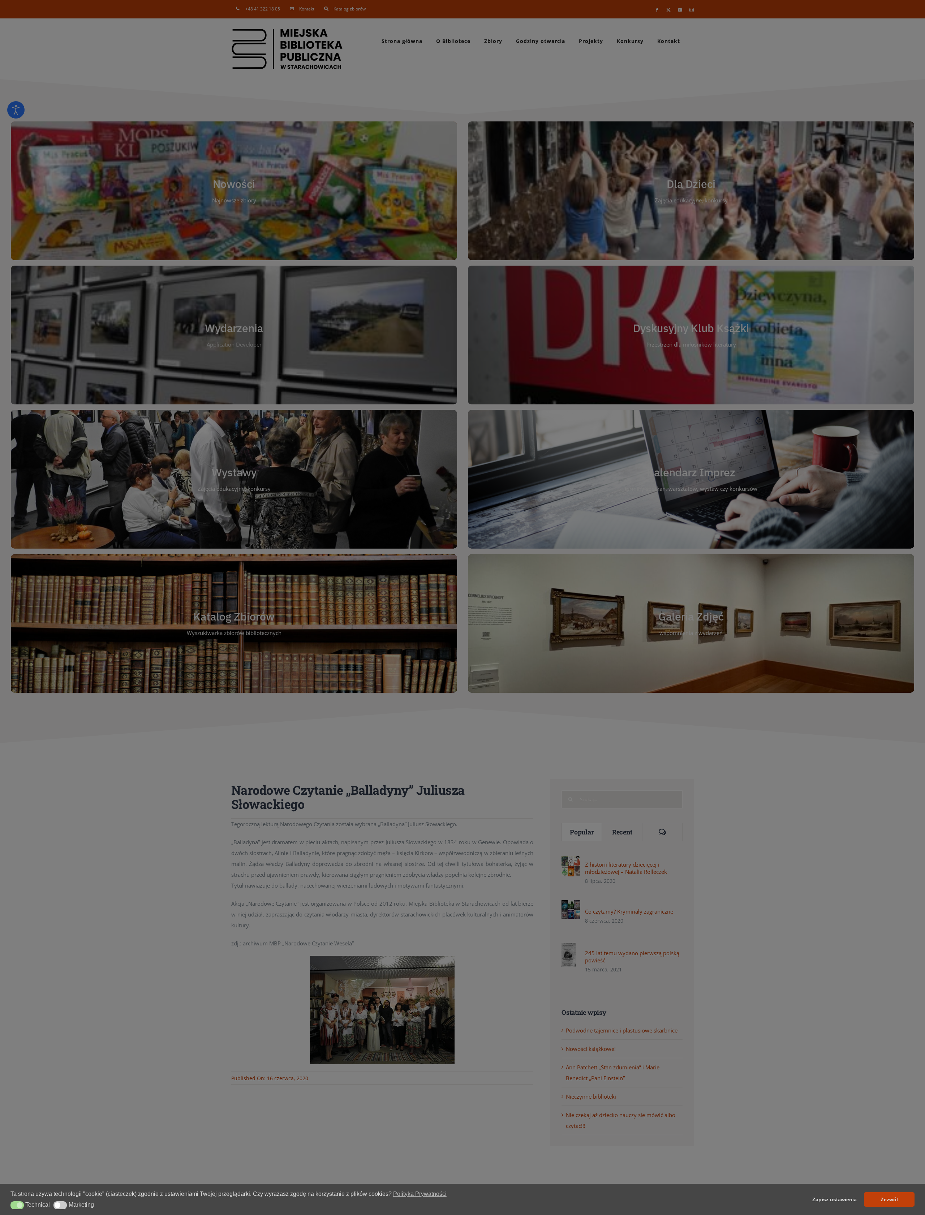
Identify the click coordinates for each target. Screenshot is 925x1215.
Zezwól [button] (889, 1199)
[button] (17, 1205)
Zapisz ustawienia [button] (834, 1199)
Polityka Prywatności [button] (420, 1194)
